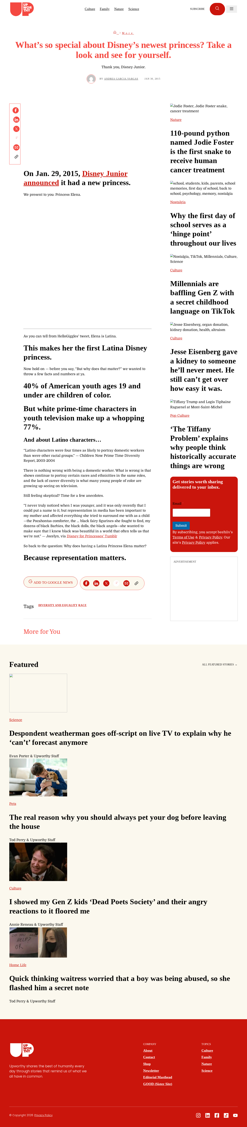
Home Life (17, 965)
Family (105, 9)
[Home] (116, 33)
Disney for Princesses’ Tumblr (92, 536)
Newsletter (151, 1071)
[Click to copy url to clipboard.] (16, 157)
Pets (12, 804)
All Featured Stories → (219, 664)
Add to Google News (53, 582)
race (82, 605)
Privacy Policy (210, 537)
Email (178, 503)
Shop (147, 1064)
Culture (90, 9)
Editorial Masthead (157, 1077)
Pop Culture (179, 416)
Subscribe (197, 9)
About (147, 1050)
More (128, 33)
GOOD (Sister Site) (157, 1084)
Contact (149, 1057)
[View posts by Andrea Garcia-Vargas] (91, 79)
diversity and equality (58, 605)
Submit (181, 525)
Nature (119, 9)
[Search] (217, 9)
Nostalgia (178, 202)
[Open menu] (231, 9)
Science (133, 9)
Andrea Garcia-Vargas (121, 78)
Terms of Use (183, 537)
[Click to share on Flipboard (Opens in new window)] (16, 138)
